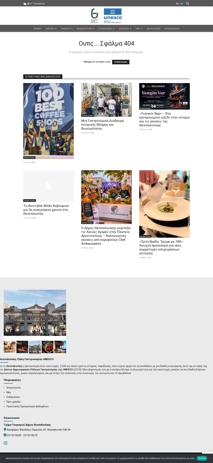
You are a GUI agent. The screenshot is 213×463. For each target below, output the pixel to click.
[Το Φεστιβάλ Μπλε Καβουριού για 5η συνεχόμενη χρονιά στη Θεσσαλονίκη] (48, 186)
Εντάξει (202, 458)
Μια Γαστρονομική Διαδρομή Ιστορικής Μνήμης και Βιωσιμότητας (102, 124)
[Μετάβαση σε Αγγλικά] (177, 3)
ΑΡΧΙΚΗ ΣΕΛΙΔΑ (120, 62)
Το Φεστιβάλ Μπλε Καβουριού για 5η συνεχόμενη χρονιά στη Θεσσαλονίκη (46, 209)
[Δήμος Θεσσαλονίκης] (106, 15)
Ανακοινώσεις (87, 115)
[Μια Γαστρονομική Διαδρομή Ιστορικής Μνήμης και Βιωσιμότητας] (106, 100)
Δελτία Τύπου (29, 157)
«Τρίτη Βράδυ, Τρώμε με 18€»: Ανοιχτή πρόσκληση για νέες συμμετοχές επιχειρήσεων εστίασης (161, 247)
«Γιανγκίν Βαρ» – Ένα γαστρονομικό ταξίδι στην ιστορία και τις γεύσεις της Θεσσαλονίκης (164, 119)
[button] (187, 3)
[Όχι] (209, 458)
